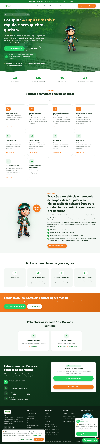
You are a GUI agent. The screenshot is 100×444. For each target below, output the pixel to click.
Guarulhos (47, 416)
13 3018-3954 (62, 347)
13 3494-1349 (73, 347)
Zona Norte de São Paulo (52, 432)
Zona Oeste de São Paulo (52, 435)
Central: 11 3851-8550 (69, 413)
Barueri (47, 413)
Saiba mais (9, 127)
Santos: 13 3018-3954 (69, 416)
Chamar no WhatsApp (74, 378)
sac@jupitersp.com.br (31, 394)
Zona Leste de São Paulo (52, 429)
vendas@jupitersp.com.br (16, 394)
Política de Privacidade (55, 441)
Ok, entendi (38, 439)
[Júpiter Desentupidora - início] (7, 6)
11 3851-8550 (54, 1)
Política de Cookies (66, 441)
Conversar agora (88, 434)
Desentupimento (31, 413)
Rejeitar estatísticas (26, 439)
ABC (46, 419)
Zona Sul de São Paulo (51, 427)
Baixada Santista (49, 424)
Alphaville (47, 421)
